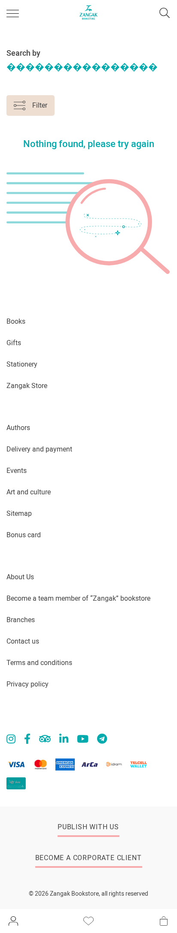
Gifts (13, 343)
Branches (20, 620)
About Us (20, 577)
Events (16, 470)
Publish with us (88, 827)
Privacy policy (27, 684)
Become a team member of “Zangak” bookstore (78, 598)
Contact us (22, 641)
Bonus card (23, 535)
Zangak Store (26, 386)
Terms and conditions (39, 663)
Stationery (21, 364)
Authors (18, 428)
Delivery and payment (39, 449)
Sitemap (19, 513)
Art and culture (28, 492)
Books (15, 321)
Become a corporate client (88, 858)
